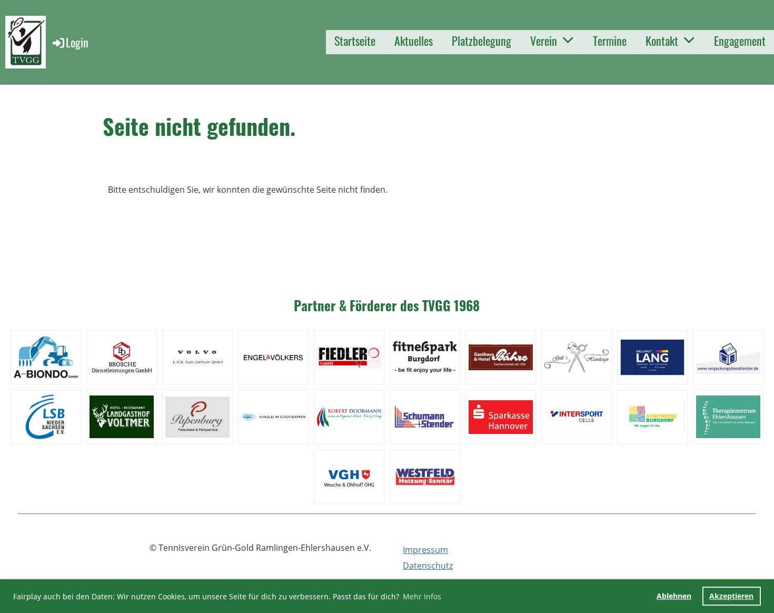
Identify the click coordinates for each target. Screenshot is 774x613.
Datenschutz (428, 565)
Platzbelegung (481, 40)
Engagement (740, 40)
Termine (610, 40)
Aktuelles (413, 40)
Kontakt (662, 40)
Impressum (425, 550)
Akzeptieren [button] (731, 596)
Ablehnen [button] (674, 596)
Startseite (354, 40)
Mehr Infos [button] (422, 596)
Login (77, 42)
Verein (543, 40)
